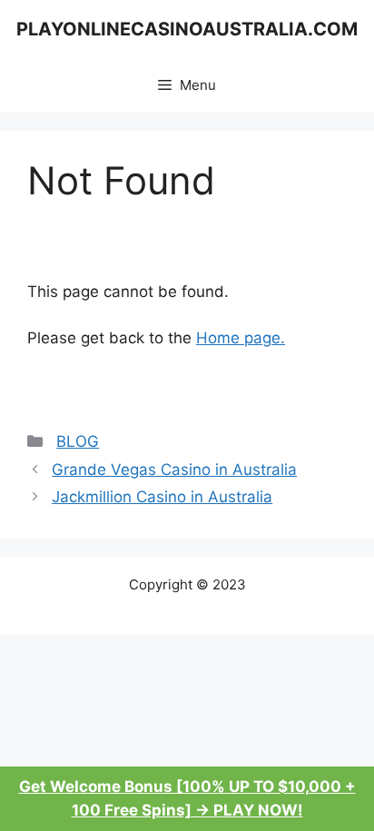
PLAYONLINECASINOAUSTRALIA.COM (187, 29)
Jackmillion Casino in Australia (162, 497)
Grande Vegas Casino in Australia (174, 469)
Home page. (240, 338)
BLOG (77, 441)
